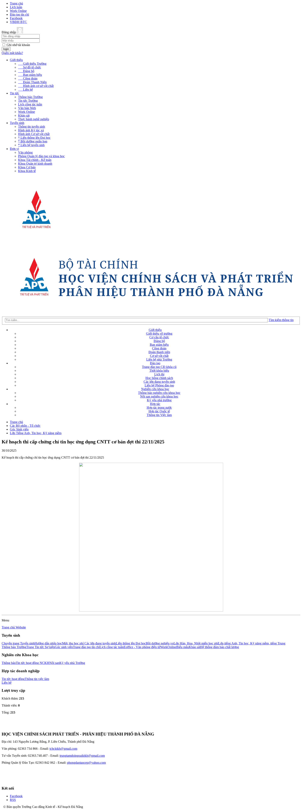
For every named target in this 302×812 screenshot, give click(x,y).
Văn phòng (25, 152)
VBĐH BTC (18, 22)
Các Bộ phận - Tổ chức (25, 425)
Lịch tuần (16, 7)
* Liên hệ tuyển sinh (31, 145)
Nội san (54, 663)
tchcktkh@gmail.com (63, 748)
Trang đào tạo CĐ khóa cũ (159, 367)
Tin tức (14, 93)
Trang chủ (16, 3)
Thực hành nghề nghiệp (33, 119)
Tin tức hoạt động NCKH (32, 663)
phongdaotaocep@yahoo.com (86, 762)
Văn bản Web (27, 108)
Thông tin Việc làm (159, 415)
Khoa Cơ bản (27, 167)
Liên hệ (25, 89)
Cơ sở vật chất (159, 355)
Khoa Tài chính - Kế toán (34, 160)
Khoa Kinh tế (27, 171)
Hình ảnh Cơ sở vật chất (34, 134)
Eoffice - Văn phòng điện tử (142, 647)
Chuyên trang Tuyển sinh (18, 643)
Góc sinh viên (64, 647)
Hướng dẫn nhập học (48, 643)
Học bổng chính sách (159, 378)
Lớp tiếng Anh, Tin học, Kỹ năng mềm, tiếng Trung (251, 643)
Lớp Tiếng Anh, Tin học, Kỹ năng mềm (35, 433)
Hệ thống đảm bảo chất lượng (219, 647)
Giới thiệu (16, 60)
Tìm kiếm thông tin (281, 320)
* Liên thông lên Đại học (34, 137)
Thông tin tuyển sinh (31, 126)
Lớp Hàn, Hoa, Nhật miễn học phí (196, 643)
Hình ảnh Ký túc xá (31, 130)
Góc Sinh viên (19, 429)
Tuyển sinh (17, 123)
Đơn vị (14, 148)
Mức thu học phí (73, 643)
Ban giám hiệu (30, 74)
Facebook (16, 18)
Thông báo (9, 663)
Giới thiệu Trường (32, 63)
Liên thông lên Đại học (131, 643)
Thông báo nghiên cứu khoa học (159, 392)
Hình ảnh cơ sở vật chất (36, 86)
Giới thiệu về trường (159, 333)
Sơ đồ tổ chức (29, 67)
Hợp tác (155, 404)
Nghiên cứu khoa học (155, 389)
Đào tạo (155, 363)
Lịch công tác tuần (30, 104)
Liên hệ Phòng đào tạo (159, 385)
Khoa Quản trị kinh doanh (35, 163)
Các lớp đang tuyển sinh (159, 381)
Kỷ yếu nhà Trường (72, 663)
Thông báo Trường (30, 97)
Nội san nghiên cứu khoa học (159, 396)
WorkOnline (168, 647)
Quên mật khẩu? (12, 53)
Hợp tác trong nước (159, 407)
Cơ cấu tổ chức (159, 337)
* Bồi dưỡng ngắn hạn (32, 141)
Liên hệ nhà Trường (159, 359)
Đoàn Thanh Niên (32, 82)
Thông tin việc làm (37, 679)
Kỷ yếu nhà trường (159, 400)
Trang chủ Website (14, 627)
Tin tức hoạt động (13, 679)
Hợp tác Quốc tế (159, 411)
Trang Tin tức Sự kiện (40, 647)
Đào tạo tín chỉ (19, 14)
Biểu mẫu (182, 647)
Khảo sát (24, 115)
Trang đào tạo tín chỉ (86, 647)
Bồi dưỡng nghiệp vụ (160, 643)
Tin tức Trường (28, 100)
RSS (13, 800)
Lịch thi (159, 374)
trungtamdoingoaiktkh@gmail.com (82, 755)
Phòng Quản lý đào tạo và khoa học (41, 156)
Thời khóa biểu (159, 370)
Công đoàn (27, 78)
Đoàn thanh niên (159, 352)
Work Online (18, 11)
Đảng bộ (26, 71)
